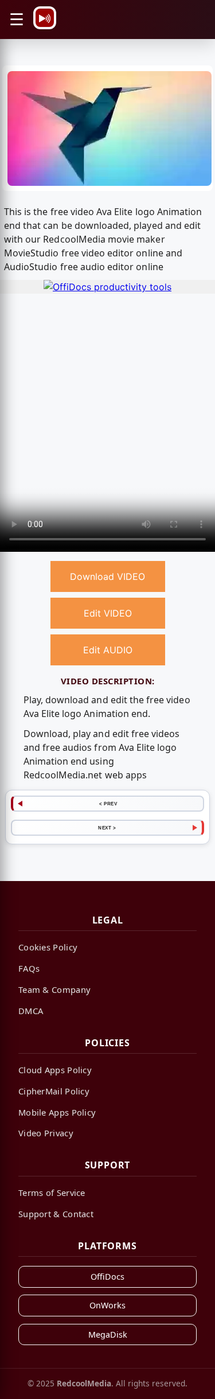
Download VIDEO (107, 576)
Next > (107, 828)
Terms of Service (51, 1192)
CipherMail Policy (53, 1091)
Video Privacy (45, 1133)
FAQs (29, 968)
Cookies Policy (47, 947)
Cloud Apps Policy (55, 1069)
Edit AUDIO (107, 650)
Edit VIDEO (108, 613)
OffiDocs (107, 1276)
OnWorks (107, 1305)
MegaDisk (107, 1334)
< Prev (108, 803)
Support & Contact (55, 1213)
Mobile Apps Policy (57, 1112)
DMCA (30, 1010)
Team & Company (54, 989)
